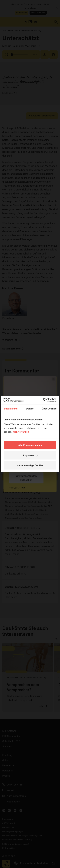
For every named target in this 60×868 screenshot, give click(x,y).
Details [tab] (30, 408)
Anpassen (28, 455)
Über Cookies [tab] (49, 408)
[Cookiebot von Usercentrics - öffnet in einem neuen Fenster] (43, 400)
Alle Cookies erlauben (30, 445)
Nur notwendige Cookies (30, 465)
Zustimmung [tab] (11, 408)
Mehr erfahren (21, 431)
